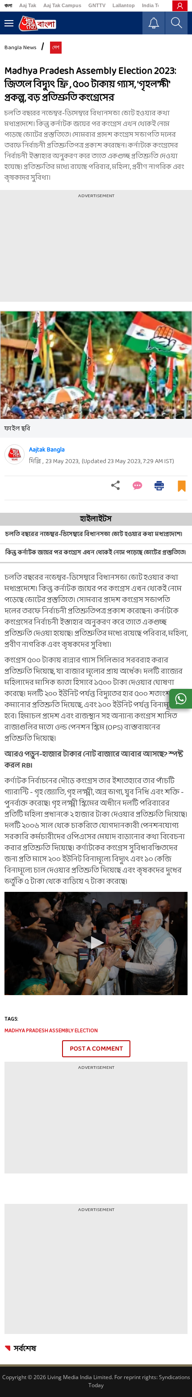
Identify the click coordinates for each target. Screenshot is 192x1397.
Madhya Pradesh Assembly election (51, 1030)
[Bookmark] (182, 490)
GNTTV (96, 5)
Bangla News (20, 48)
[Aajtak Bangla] (14, 454)
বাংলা (8, 5)
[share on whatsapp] (180, 699)
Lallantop (124, 5)
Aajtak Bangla (47, 450)
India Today (155, 5)
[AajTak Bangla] (37, 23)
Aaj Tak (27, 5)
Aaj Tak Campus (62, 5)
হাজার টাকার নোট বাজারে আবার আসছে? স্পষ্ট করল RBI (93, 760)
